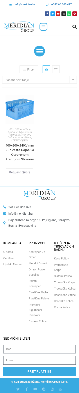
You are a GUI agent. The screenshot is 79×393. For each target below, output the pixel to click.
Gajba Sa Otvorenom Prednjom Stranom (20, 133)
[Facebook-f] (26, 389)
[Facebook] (47, 13)
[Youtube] (58, 13)
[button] (43, 27)
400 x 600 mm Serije (19, 129)
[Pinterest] (74, 13)
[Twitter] (52, 13)
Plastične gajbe (19, 140)
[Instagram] (63, 13)
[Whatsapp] (69, 13)
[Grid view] (46, 69)
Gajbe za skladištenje (19, 137)
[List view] (56, 69)
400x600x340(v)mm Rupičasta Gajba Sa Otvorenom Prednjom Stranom (19, 152)
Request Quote (20, 172)
